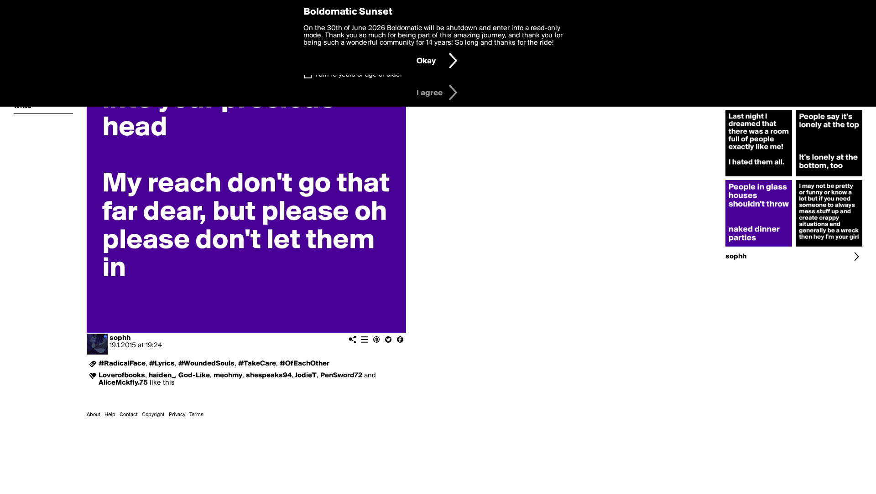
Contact (129, 414)
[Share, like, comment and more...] (758, 176)
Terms (196, 414)
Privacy (177, 414)
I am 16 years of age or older (358, 74)
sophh (120, 338)
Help (109, 414)
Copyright (153, 414)
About (93, 414)
